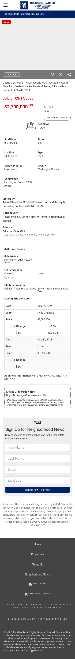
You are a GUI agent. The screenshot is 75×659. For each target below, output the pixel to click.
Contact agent (11, 74)
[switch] (51, 75)
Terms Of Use (13, 604)
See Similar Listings (57, 118)
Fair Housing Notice (47, 607)
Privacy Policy (37, 604)
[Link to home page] (37, 5)
